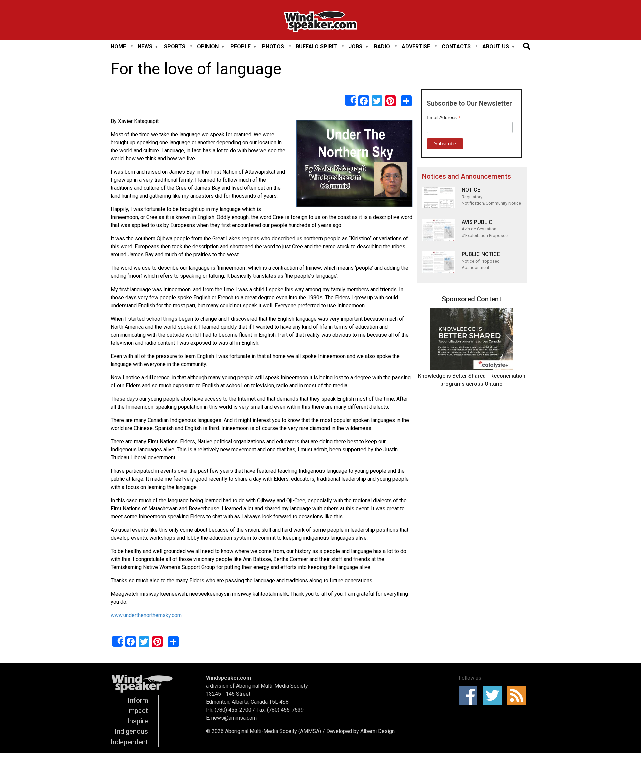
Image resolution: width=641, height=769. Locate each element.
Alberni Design (377, 731)
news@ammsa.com (234, 718)
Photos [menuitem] (273, 46)
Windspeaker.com (228, 678)
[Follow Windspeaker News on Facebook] (470, 695)
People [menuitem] (240, 46)
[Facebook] (363, 100)
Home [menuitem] (118, 46)
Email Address (444, 117)
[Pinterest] (390, 100)
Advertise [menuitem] (416, 46)
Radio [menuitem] (382, 46)
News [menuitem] (145, 46)
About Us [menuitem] (495, 46)
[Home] (320, 22)
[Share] (350, 100)
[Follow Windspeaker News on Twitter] (494, 695)
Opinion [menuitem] (208, 46)
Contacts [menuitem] (456, 46)
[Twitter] (377, 100)
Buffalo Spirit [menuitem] (316, 46)
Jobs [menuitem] (355, 46)
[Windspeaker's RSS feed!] (518, 695)
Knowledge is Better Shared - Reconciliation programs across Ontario (471, 380)
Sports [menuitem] (174, 46)
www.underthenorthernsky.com (146, 615)
